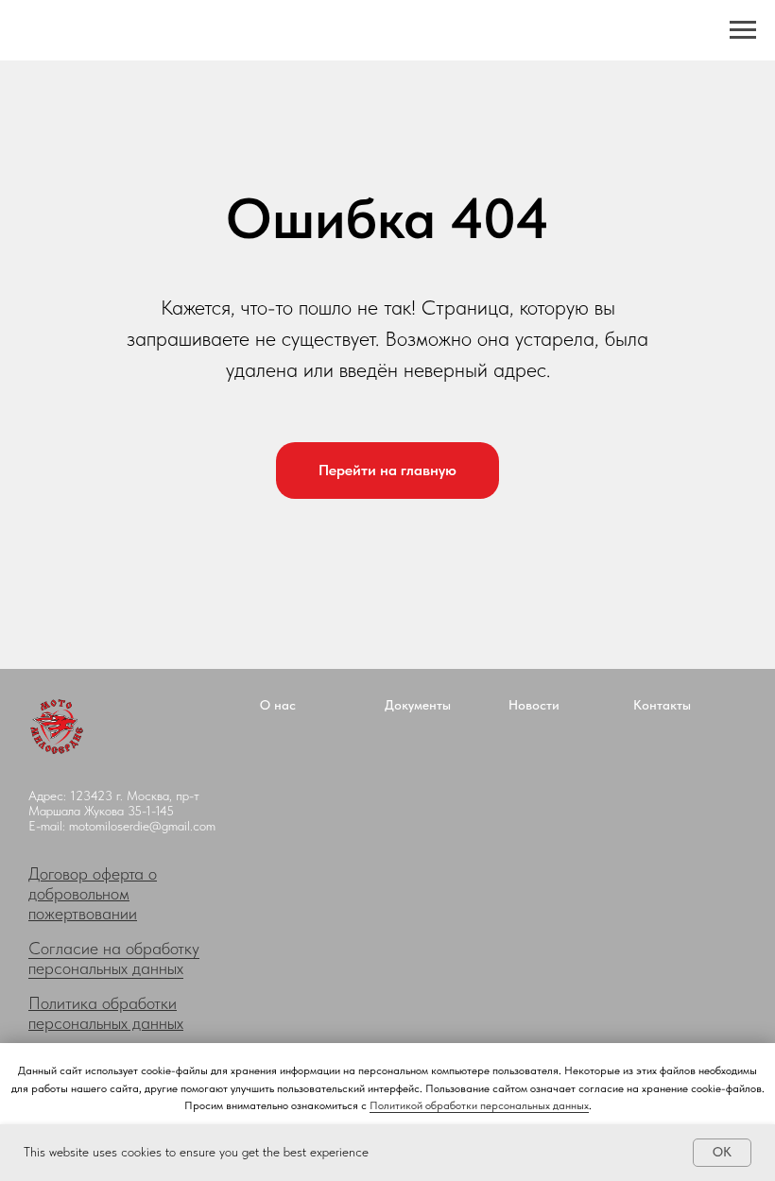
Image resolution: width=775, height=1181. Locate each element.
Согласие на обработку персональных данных (113, 958)
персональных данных (105, 1023)
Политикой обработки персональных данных (479, 1105)
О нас (278, 704)
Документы (418, 704)
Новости (534, 704)
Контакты (662, 704)
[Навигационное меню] (743, 30)
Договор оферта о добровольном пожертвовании (92, 893)
